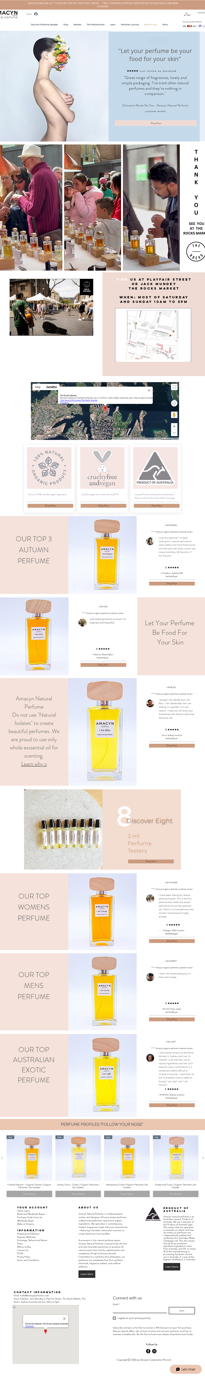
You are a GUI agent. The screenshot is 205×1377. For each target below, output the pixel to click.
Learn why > (34, 764)
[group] (102, 1166)
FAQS (20, 1253)
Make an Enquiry (25, 1223)
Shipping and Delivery (28, 1233)
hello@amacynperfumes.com (34, 1295)
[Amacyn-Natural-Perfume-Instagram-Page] (154, 1351)
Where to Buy (24, 1246)
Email (116, 1304)
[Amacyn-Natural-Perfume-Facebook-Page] (148, 1351)
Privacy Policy (23, 1256)
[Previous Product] (2, 1158)
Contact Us (22, 1250)
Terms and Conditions (28, 1260)
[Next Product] (203, 1158)
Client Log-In (23, 1210)
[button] (65, 25)
